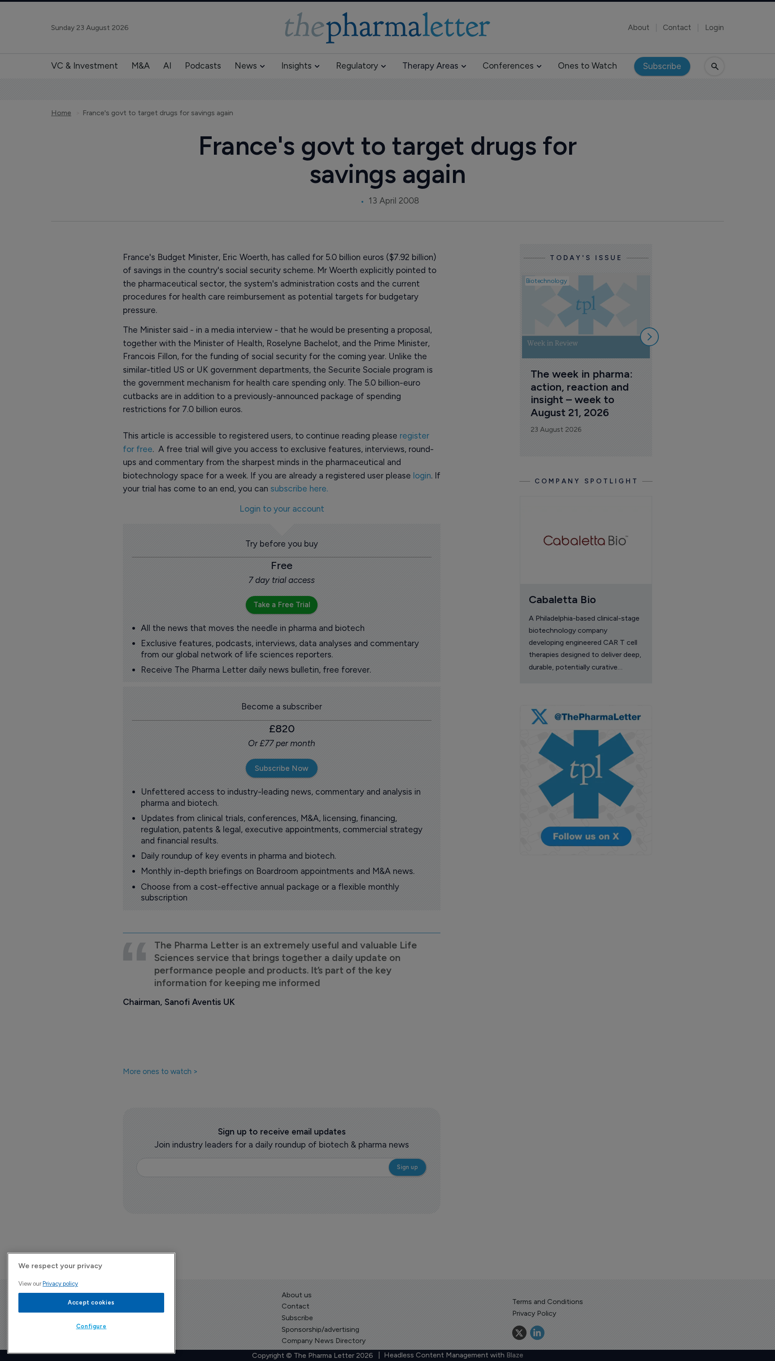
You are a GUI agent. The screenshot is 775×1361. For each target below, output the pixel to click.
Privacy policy (60, 1283)
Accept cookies (91, 1302)
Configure (91, 1326)
